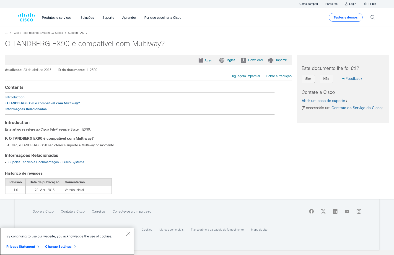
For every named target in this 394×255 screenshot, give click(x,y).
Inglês (230, 60)
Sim (308, 79)
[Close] (128, 233)
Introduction (14, 97)
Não (326, 79)
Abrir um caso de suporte (323, 101)
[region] (67, 241)
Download (255, 60)
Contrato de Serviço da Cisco (356, 108)
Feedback (354, 79)
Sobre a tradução (279, 76)
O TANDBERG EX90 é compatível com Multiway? (42, 103)
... (6, 32)
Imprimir (281, 60)
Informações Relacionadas (26, 109)
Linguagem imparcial (245, 76)
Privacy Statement (20, 246)
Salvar (209, 61)
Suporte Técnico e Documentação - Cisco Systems (46, 162)
